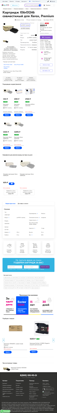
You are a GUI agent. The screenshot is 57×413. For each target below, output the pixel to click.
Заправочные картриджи (9, 285)
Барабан (28, 282)
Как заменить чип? (33, 398)
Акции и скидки (19, 391)
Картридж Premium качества (10, 282)
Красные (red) (30, 277)
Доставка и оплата (23, 203)
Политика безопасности (34, 389)
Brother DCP (27, 287)
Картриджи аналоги (7, 391)
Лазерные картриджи (7, 385)
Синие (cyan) (22, 277)
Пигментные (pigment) (19, 280)
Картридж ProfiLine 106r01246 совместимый (18, 368)
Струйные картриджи (7, 387)
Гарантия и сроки (19, 395)
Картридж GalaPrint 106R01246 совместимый (6, 105)
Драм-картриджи (35, 287)
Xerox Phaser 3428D (18, 64)
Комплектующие (20, 285)
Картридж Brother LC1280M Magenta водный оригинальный (40, 344)
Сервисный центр (6, 396)
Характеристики (10, 203)
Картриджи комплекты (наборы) (38, 282)
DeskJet (5, 287)
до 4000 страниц (25, 28)
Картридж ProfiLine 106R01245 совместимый (17, 105)
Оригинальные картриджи (8, 389)
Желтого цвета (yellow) (39, 277)
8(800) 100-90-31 (28, 375)
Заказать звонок (45, 266)
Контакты (24, 1)
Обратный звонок (49, 389)
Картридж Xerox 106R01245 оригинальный (7, 138)
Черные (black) (15, 277)
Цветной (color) (7, 277)
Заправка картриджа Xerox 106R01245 (10, 174)
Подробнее (47, 59)
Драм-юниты (27, 285)
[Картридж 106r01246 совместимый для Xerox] (11, 29)
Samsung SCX (12, 287)
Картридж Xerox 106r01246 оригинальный (18, 138)
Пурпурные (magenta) (8, 280)
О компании (18, 383)
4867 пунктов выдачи (47, 53)
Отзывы (18, 1)
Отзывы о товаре (19, 389)
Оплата (12, 1)
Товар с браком (32, 391)
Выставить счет (46, 70)
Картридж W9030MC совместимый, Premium (13, 344)
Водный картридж (39, 280)
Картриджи (5, 383)
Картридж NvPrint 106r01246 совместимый (30, 105)
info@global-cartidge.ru (47, 386)
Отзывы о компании (20, 393)
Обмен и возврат (32, 393)
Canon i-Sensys (35, 285)
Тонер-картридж (21, 282)
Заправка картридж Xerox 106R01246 (27, 174)
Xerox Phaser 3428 (8, 64)
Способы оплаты (19, 387)
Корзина (50, 5)
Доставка (5, 1)
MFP (17, 287)
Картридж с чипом (30, 280)
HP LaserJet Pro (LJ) (44, 285)
